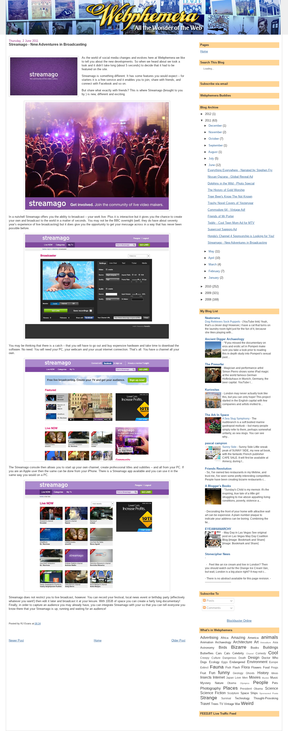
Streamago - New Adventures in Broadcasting (48, 44)
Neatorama (212, 318)
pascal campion (216, 443)
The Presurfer (214, 364)
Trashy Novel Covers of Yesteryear (230, 203)
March (213, 264)
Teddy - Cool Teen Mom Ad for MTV (231, 222)
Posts (210, 600)
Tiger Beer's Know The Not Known (230, 196)
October (214, 138)
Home (97, 640)
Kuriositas (212, 389)
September (216, 145)
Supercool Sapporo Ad (222, 229)
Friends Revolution (218, 468)
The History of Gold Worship (226, 190)
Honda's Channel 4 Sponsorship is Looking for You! (241, 236)
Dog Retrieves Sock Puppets (222, 321)
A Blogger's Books (218, 486)
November (215, 132)
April (211, 258)
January (214, 277)
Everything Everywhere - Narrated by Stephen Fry (240, 170)
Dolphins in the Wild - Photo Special (231, 183)
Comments (213, 608)
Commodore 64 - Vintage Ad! (226, 209)
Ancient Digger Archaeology (224, 339)
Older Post (178, 640)
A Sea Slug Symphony (236, 418)
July (211, 158)
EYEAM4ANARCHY (218, 529)
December (215, 125)
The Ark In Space (217, 415)
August (213, 152)
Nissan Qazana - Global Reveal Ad (230, 176)
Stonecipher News (217, 554)
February (214, 271)
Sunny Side (229, 446)
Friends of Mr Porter (221, 216)
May (211, 251)
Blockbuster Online (239, 620)
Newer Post (16, 640)
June (212, 165)
